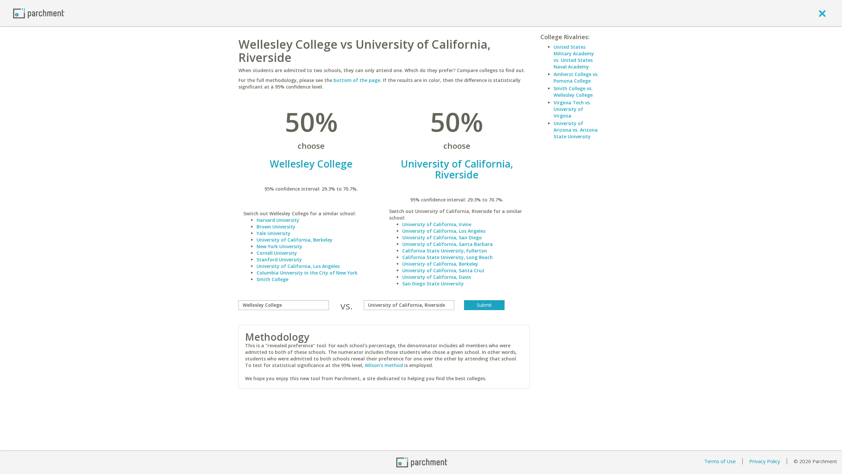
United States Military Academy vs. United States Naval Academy (574, 57)
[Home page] (39, 13)
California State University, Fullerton (444, 251)
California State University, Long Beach (447, 257)
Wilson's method (384, 365)
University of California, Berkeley (295, 240)
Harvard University (278, 220)
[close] (822, 13)
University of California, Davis (436, 277)
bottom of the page (357, 80)
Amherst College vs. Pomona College (576, 77)
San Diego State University (433, 283)
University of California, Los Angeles (298, 266)
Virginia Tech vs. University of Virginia (572, 109)
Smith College (272, 279)
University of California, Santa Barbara (447, 244)
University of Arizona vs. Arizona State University (576, 130)
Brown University (276, 227)
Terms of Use (720, 461)
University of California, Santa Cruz (443, 270)
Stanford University (279, 259)
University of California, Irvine (436, 224)
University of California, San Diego (442, 237)
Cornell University (277, 253)
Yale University (273, 233)
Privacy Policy (764, 461)
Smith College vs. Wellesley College (573, 91)
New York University (279, 246)
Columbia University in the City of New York (307, 273)
